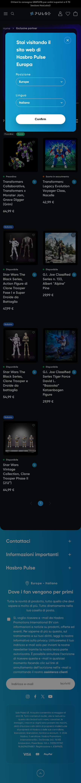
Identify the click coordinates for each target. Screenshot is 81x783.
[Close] (68, 40)
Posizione (23, 74)
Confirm (40, 119)
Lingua (21, 95)
